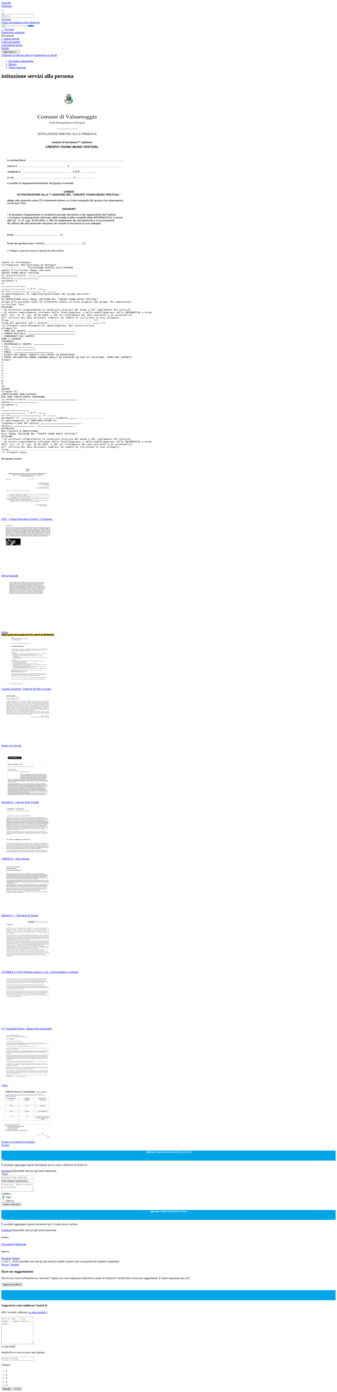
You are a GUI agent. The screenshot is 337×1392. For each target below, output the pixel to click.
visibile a (6, 1193)
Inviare (17, 1388)
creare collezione (11, 1204)
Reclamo (6, 1258)
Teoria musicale (17, 67)
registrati (6, 1170)
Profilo (5, 48)
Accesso (6, 19)
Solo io (10, 1200)
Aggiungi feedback (12, 1284)
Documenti (7, 1244)
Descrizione (14, 1180)
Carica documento (11, 22)
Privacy (6, 1264)
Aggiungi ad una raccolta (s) (17, 55)
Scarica (5, 1145)
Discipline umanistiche (21, 61)
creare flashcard (31, 22)
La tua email (8, 1346)
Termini (15, 1264)
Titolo (4, 1174)
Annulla (6, 1388)
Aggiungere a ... (11, 51)
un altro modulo (37, 1312)
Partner (16, 1258)
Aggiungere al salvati (45, 55)
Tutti (8, 1197)
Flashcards (7, 32)
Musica (12, 64)
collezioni (19, 32)
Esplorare (6, 6)
